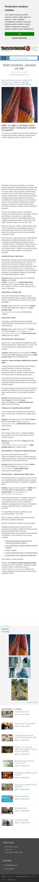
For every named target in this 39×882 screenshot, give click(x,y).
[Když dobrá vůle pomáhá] (7, 726)
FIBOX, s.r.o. (5, 879)
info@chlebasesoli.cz (23, 421)
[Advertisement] (19, 161)
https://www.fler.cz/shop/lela (11, 312)
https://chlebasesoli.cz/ (9, 423)
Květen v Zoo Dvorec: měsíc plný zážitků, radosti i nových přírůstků (25, 749)
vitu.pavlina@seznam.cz (23, 331)
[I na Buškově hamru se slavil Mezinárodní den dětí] (7, 737)
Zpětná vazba (8, 849)
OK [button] (19, 34)
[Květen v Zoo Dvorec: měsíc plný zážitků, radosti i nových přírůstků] (7, 749)
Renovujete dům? (21, 796)
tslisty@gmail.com (11, 865)
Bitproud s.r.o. (32, 876)
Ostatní (25, 72)
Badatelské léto (20, 808)
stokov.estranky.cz (8, 468)
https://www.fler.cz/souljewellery (12, 494)
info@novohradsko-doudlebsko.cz (13, 569)
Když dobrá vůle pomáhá (24, 724)
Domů (18, 72)
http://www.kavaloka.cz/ (22, 445)
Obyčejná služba (21, 820)
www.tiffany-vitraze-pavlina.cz (12, 333)
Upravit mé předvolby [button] (19, 38)
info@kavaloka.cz (7, 445)
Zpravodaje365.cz (10, 876)
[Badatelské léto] (7, 810)
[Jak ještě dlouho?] (7, 714)
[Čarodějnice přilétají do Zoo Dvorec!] (7, 775)
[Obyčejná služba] (7, 822)
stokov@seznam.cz (22, 466)
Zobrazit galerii (32, 702)
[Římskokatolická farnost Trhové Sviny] (7, 763)
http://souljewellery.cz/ (19, 492)
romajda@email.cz (13, 282)
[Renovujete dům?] (7, 798)
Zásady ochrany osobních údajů (13, 852)
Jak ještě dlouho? (21, 712)
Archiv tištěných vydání (11, 847)
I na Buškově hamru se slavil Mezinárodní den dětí (25, 736)
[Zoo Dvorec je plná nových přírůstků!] (7, 787)
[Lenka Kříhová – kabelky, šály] (20, 105)
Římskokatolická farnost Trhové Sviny (24, 762)
